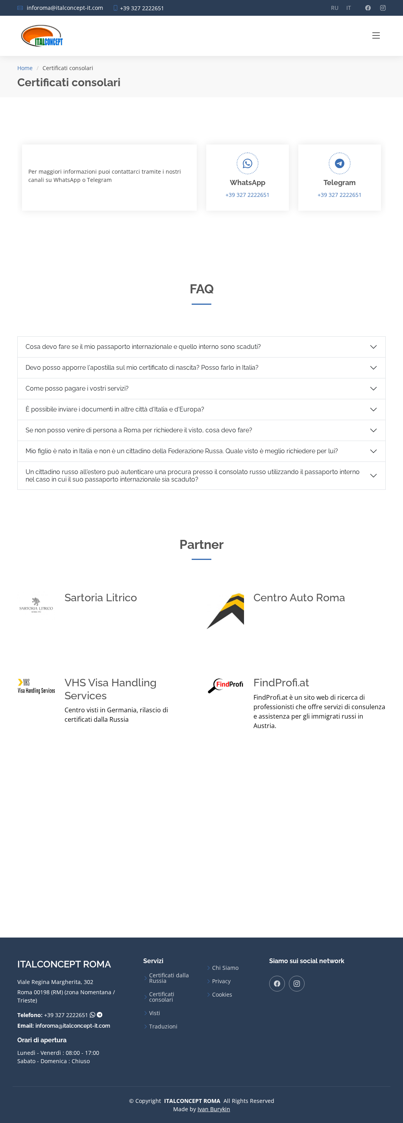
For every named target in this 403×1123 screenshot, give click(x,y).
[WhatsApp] (92, 1015)
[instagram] (297, 983)
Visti (154, 1013)
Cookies (222, 994)
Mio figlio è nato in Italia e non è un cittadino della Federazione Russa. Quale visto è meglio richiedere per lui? (182, 451)
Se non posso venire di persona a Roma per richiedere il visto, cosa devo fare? (139, 430)
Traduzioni (163, 1026)
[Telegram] (99, 1015)
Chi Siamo (225, 968)
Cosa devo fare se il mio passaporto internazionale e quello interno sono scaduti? (143, 346)
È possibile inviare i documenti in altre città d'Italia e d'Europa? (115, 409)
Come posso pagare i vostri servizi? (77, 388)
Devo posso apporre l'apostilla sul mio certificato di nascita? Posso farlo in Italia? (142, 367)
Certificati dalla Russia (169, 978)
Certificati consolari (161, 997)
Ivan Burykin (214, 1109)
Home (25, 68)
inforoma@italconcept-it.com (72, 1026)
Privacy (221, 981)
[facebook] (277, 983)
